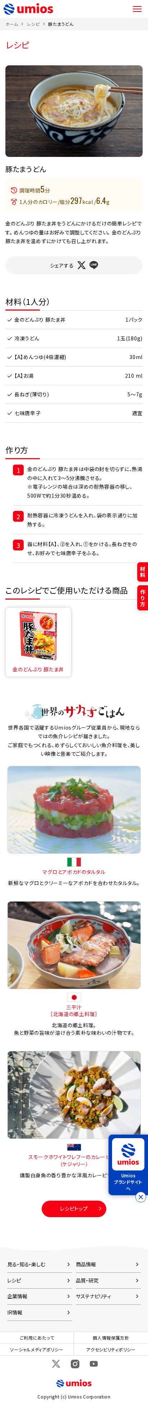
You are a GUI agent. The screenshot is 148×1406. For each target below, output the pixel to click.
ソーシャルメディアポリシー (36, 1349)
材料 (142, 571)
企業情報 (17, 1296)
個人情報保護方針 (111, 1338)
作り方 (142, 597)
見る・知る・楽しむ (26, 1264)
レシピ (33, 24)
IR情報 (14, 1312)
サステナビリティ (93, 1296)
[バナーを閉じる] (140, 1197)
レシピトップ (74, 1208)
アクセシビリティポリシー (110, 1349)
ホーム (11, 24)
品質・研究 (87, 1280)
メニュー (137, 9)
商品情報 (86, 1264)
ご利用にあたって (37, 1338)
